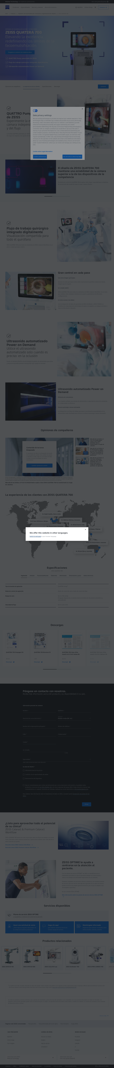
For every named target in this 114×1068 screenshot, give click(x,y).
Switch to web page (35, 536)
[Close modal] (85, 529)
